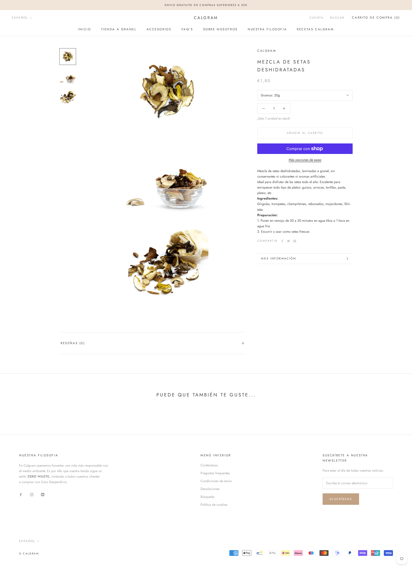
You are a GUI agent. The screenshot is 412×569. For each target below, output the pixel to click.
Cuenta (316, 18)
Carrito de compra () (376, 18)
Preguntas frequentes (215, 473)
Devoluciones (210, 488)
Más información (278, 258)
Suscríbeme (341, 499)
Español (20, 18)
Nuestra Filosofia (267, 29)
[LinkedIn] (42, 494)
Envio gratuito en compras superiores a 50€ (206, 5)
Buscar (337, 18)
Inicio (84, 29)
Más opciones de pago (305, 159)
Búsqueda (207, 496)
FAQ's (187, 29)
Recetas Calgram (315, 29)
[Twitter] (288, 241)
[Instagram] (31, 494)
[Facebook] (282, 241)
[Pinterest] (294, 241)
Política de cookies (214, 504)
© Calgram (29, 553)
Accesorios (159, 29)
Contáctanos (209, 465)
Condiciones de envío (216, 481)
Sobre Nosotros (220, 29)
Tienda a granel (119, 29)
